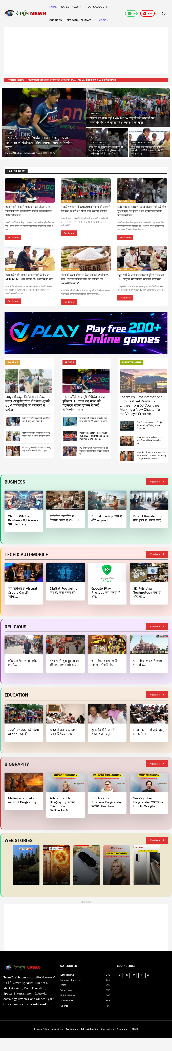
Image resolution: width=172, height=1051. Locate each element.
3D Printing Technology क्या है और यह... (147, 592)
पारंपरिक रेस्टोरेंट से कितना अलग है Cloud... (65, 518)
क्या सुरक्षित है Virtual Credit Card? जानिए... (22, 592)
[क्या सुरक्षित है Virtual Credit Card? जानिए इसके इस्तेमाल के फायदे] (24, 572)
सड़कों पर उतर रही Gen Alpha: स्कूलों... (23, 732)
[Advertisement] (86, 50)
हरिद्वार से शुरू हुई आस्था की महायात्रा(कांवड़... (65, 663)
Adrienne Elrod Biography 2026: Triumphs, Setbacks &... (63, 804)
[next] (163, 80)
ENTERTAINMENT (131, 362)
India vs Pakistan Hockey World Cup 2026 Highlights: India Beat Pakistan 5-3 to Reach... (94, 436)
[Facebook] (119, 975)
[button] (164, 13)
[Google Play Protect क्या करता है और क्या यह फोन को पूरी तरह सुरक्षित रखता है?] (107, 572)
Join (135, 13)
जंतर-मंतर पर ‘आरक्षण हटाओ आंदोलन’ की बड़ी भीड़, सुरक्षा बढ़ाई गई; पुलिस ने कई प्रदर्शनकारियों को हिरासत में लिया (141, 211)
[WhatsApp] (141, 975)
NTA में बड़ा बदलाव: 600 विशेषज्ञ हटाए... (62, 732)
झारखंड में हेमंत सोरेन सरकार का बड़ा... (104, 732)
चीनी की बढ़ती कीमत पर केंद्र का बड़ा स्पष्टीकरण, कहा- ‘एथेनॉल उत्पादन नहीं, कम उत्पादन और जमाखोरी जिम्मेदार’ (85, 279)
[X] (134, 975)
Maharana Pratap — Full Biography (22, 800)
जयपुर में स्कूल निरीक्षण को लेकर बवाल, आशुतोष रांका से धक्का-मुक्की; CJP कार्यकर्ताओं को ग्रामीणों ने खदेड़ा (27, 403)
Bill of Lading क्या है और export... (106, 518)
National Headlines (99, 142)
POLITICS (12, 362)
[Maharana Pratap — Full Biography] (24, 782)
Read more (13, 237)
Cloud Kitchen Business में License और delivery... (23, 520)
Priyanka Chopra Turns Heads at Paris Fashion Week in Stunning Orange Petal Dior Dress (151, 455)
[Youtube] (148, 975)
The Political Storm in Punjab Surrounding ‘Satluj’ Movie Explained (150, 425)
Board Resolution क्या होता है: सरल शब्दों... (148, 518)
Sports (9, 133)
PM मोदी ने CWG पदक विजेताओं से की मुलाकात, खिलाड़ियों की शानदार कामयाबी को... (94, 451)
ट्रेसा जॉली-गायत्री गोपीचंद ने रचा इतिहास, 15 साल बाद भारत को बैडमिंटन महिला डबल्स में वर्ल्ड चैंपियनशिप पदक (28, 211)
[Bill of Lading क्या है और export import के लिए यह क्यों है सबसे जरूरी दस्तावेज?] (107, 500)
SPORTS (69, 362)
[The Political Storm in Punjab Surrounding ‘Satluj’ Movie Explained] (127, 426)
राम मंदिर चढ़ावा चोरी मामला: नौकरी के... (104, 663)
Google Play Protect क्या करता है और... (105, 592)
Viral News (95, 113)
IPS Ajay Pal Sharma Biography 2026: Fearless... (106, 802)
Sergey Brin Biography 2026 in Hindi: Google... (148, 802)
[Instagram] (127, 975)
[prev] (158, 80)
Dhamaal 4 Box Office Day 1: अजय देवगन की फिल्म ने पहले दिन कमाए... (150, 440)
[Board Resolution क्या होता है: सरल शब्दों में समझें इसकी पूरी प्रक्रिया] (149, 500)
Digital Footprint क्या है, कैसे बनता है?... (64, 590)
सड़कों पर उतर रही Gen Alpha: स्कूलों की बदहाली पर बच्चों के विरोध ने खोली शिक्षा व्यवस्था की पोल (73, 79)
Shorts (151, 13)
